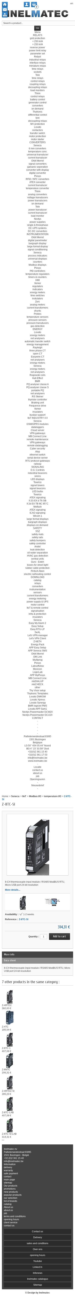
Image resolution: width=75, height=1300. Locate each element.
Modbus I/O (35, 796)
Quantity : (33, 936)
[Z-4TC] (9, 1017)
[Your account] (26, 4)
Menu (38, 32)
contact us (9, 1225)
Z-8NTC (6, 1069)
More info (9, 954)
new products (11, 1192)
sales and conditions (37, 1243)
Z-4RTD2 (7, 1005)
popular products (13, 1195)
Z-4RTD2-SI (8, 1091)
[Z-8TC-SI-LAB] (9, 1124)
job (5, 1213)
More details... (12, 890)
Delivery (37, 1237)
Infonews (37, 1273)
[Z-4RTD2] (9, 996)
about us (8, 1210)
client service (11, 1222)
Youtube (37, 1261)
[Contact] (5, 9)
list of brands (10, 1201)
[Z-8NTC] (9, 1060)
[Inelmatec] (37, 14)
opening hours (11, 1219)
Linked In (37, 1267)
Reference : (11, 919)
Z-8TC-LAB (8, 1112)
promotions (10, 1188)
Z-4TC (5, 1026)
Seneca (15, 796)
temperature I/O (52, 796)
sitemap (8, 1182)
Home (5, 796)
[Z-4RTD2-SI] (9, 1081)
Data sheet (10, 960)
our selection (10, 1198)
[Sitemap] (5, 14)
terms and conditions (15, 1216)
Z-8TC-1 (6, 1048)
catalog (8, 1204)
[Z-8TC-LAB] (9, 1103)
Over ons (37, 1249)
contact (7, 1176)
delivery (8, 1167)
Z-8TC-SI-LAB (9, 1134)
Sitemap (37, 1285)
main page (9, 1179)
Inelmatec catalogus (37, 1279)
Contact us (37, 1231)
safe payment (11, 1173)
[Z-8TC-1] (22, 902)
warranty (8, 1170)
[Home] (5, 4)
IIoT (24, 796)
